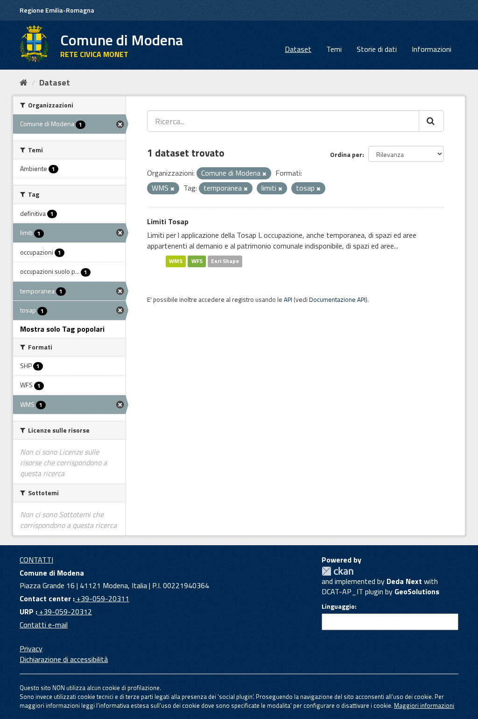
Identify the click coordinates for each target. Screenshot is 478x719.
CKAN (337, 571)
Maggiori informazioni (424, 705)
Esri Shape (225, 260)
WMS (176, 260)
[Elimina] (264, 174)
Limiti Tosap (168, 221)
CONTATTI (36, 559)
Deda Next (404, 581)
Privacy (31, 648)
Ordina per (346, 154)
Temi (334, 49)
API (288, 299)
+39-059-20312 (64, 611)
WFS (197, 260)
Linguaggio (338, 606)
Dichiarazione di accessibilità (64, 659)
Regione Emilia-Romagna (57, 10)
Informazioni (431, 49)
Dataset (298, 49)
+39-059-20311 (102, 598)
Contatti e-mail (44, 624)
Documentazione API (337, 299)
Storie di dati (377, 49)
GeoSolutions (416, 591)
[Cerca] (431, 121)
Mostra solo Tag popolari (62, 329)
